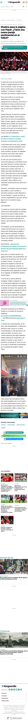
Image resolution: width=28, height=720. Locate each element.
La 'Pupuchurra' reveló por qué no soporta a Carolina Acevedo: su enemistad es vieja (13, 139)
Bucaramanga (4, 576)
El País (10, 78)
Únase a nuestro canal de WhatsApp (14, 435)
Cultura (2, 649)
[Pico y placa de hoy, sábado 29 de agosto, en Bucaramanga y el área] (14, 566)
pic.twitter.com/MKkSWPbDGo (11, 316)
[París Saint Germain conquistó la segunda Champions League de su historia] (21, 499)
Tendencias (19, 20)
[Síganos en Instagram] (14, 689)
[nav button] (1, 2)
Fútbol (3, 483)
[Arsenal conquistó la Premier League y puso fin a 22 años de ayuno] (7, 520)
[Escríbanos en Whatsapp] (21, 689)
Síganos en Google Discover (14, 432)
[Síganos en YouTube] (16, 689)
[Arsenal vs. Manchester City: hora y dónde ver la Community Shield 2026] (21, 477)
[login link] (27, 2)
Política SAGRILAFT (9, 711)
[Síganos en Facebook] (9, 689)
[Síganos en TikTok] (19, 689)
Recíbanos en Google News (14, 439)
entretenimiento (11, 20)
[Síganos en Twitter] (12, 689)
